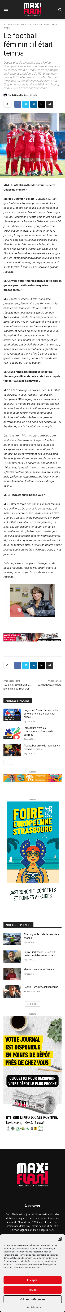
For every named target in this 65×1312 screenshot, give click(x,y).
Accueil (6, 24)
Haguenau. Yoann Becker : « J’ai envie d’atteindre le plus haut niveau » (41, 713)
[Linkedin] (33, 104)
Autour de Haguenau (9, 718)
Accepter (32, 1280)
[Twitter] (25, 104)
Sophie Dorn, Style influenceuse (41, 987)
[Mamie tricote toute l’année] (12, 974)
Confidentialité (34, 1307)
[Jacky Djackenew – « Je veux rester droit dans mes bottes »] (12, 956)
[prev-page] (5, 762)
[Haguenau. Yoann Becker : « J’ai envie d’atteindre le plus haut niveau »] (12, 715)
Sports (16, 24)
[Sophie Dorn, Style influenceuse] (12, 991)
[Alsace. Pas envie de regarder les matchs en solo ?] (12, 750)
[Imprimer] (49, 104)
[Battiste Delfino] (5, 95)
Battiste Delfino (20, 95)
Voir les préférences (32, 1299)
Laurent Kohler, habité (49, 685)
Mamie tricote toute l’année (39, 969)
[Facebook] (17, 104)
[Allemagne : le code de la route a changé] (12, 939)
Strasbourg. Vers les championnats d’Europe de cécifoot (38, 731)
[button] (60, 1238)
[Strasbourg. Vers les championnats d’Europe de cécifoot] (12, 732)
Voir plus (31, 1003)
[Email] (41, 104)
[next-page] (11, 762)
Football (25, 24)
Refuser (32, 1289)
